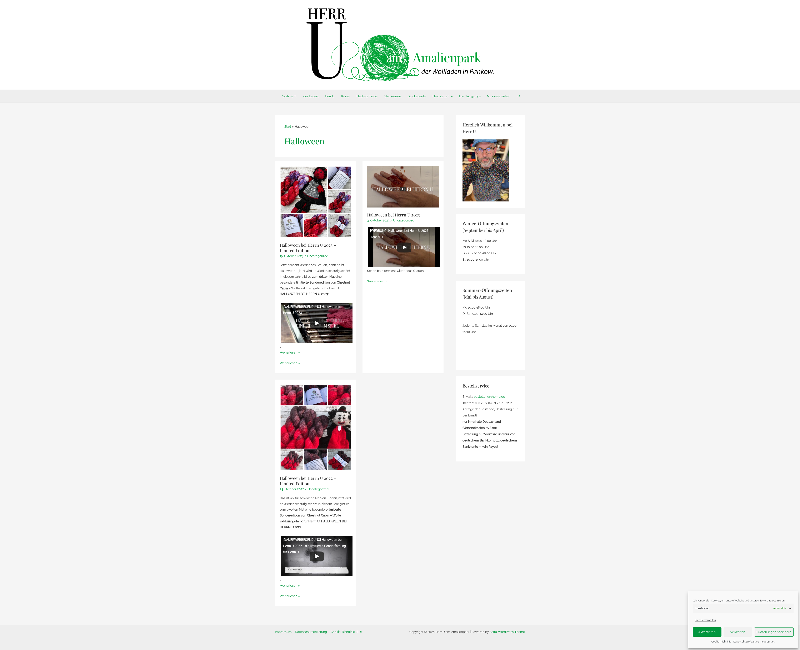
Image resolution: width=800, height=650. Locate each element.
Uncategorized (317, 256)
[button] (451, 96)
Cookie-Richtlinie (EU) (346, 632)
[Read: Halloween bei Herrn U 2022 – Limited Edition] (316, 427)
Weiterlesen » (290, 352)
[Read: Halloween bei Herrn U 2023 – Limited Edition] (316, 202)
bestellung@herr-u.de (489, 397)
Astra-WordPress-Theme (507, 632)
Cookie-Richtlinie (721, 641)
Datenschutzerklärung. (746, 641)
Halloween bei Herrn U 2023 (393, 215)
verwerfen (737, 632)
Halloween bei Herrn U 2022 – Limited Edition (308, 480)
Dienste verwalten (705, 620)
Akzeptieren (707, 632)
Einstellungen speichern (773, 632)
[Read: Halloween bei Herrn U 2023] (403, 186)
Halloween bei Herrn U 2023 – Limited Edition (308, 247)
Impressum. (768, 641)
